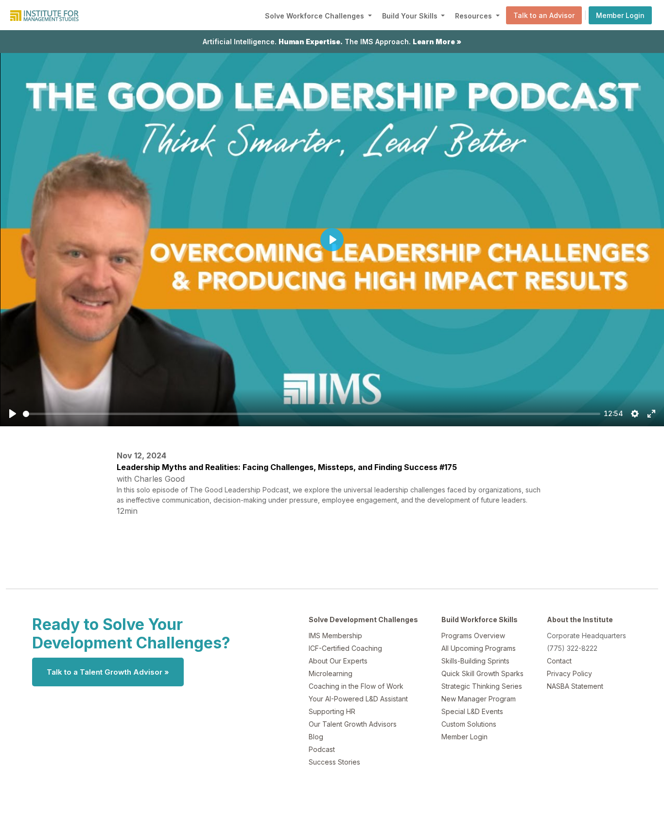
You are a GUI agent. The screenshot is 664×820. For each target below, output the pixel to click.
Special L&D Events (472, 711)
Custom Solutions (468, 724)
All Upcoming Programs (478, 648)
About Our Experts (338, 661)
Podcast (322, 749)
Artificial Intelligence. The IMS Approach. (332, 41)
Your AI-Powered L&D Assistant (358, 699)
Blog (316, 737)
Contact (559, 661)
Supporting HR (332, 711)
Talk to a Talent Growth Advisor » (108, 672)
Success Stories (334, 762)
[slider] (311, 414)
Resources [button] (474, 16)
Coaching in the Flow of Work (356, 686)
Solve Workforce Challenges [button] (315, 16)
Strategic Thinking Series (481, 686)
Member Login (620, 15)
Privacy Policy (569, 673)
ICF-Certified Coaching (345, 648)
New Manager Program (478, 699)
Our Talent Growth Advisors (353, 724)
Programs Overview (473, 635)
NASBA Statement (575, 686)
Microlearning (330, 673)
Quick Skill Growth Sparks (482, 673)
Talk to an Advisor (544, 15)
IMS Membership (335, 635)
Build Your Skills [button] (410, 16)
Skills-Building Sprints (475, 661)
